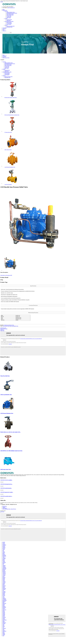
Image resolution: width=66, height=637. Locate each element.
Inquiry (1, 503)
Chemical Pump (9, 19)
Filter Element (9, 24)
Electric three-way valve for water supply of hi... (10, 432)
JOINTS (6, 25)
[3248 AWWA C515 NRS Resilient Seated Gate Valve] (8, 448)
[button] (33, 286)
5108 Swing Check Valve (5, 469)
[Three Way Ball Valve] (8, 373)
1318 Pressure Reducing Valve (9, 325)
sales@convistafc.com (11, 7)
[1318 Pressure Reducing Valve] (8, 411)
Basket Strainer (9, 22)
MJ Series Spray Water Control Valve (11, 97)
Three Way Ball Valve (5, 375)
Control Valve (9, 16)
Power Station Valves (8, 64)
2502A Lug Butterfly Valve (6, 394)
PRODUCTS (4, 10)
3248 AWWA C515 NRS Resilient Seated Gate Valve (11, 450)
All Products (4, 55)
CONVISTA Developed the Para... (6, 484)
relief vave (2, 329)
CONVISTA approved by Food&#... (6, 492)
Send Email (2, 511)
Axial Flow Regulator (8, 184)
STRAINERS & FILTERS (9, 21)
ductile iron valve (3, 327)
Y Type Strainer (9, 23)
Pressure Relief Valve (3, 328)
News (3, 29)
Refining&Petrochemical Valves (12, 13)
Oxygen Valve (9, 15)
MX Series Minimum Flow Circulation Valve (12, 114)
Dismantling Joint (7, 77)
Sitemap (3, 507)
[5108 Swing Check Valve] (8, 467)
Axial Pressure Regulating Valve (10, 167)
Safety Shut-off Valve (8, 149)
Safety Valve (9, 17)
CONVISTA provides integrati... (6, 488)
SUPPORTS (4, 27)
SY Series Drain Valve (8, 132)
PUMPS (6, 18)
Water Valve (2, 330)
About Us (4, 28)
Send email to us (3, 275)
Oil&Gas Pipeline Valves (11, 12)
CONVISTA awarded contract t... (6, 496)
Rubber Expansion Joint (10, 26)
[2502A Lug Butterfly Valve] (8, 392)
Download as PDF (9, 275)
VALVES (6, 11)
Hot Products (4, 506)
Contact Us (4, 30)
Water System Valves (5, 57)
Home (3, 9)
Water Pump (9, 20)
